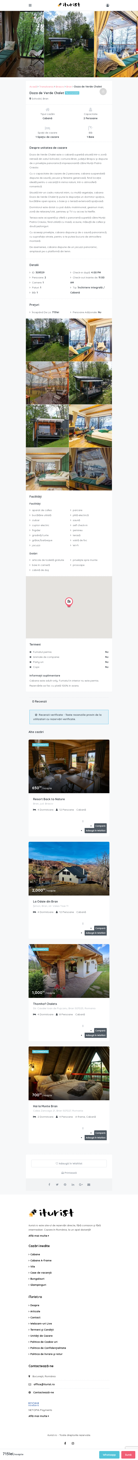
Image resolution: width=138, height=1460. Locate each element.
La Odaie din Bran (45, 901)
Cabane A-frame (41, 1260)
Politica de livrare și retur (46, 1354)
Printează (70, 1172)
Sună (128, 1454)
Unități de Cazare (41, 1335)
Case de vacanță (41, 1272)
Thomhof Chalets (45, 1004)
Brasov (60, 86)
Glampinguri (38, 1284)
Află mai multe (38, 1235)
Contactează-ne (43, 1392)
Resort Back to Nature (49, 799)
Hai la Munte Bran (45, 1106)
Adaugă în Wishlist (95, 830)
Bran (69, 86)
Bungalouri (37, 1278)
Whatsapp (109, 1454)
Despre (34, 1305)
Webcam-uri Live (41, 1323)
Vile (32, 1266)
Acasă (33, 86)
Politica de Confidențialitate (48, 1348)
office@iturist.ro (44, 1384)
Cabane (35, 1254)
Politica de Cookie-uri (44, 1341)
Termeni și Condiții (42, 1329)
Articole (35, 1311)
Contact (35, 1317)
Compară (100, 826)
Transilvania (46, 86)
